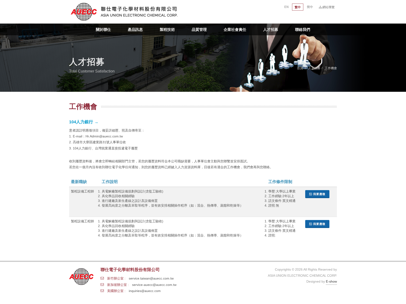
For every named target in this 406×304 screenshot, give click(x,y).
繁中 (298, 7)
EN (286, 7)
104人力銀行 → (83, 122)
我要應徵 (319, 194)
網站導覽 (328, 7)
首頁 (300, 68)
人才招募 (314, 68)
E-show (331, 281)
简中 (310, 7)
